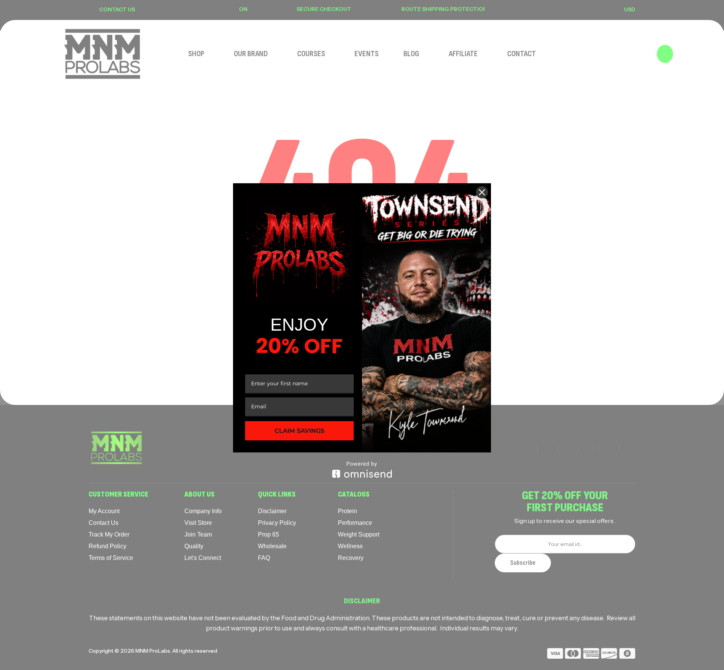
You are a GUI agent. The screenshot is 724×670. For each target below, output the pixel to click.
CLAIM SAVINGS (299, 430)
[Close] (482, 192)
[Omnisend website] (362, 469)
